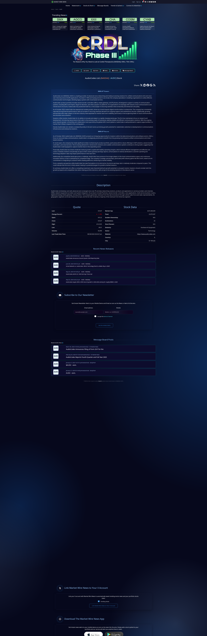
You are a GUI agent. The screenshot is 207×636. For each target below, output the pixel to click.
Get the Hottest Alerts (104, 325)
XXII (93, 22)
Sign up (138, 2)
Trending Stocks (105, 601)
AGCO (74, 22)
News (106, 70)
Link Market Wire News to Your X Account (103, 605)
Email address (88, 308)
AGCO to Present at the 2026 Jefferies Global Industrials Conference (76, 27)
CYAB (145, 22)
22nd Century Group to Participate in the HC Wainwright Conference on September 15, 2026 (94, 28)
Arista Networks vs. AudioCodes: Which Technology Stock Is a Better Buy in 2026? (88, 266)
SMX (58, 22)
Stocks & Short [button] (88, 6)
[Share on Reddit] (144, 86)
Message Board (128, 70)
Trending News (59, 15)
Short (96, 70)
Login (133, 2)
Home (68, 6)
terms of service (108, 316)
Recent (56, 252)
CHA (111, 22)
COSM (128, 22)
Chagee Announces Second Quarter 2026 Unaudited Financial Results (111, 28)
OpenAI (105, 175)
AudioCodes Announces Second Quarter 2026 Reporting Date (82, 258)
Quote (87, 70)
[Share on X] (141, 86)
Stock (56, 9)
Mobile (118, 308)
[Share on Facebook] (147, 86)
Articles (116, 70)
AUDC (77, 70)
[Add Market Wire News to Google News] (151, 86)
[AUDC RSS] (154, 86)
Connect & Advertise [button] (133, 6)
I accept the (104, 316)
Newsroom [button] (75, 6)
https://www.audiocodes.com (146, 234)
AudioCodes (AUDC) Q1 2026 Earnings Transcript (79, 274)
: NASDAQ (85, 256)
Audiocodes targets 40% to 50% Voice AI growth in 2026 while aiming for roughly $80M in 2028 (91, 282)
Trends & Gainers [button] (116, 6)
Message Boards (103, 6)
